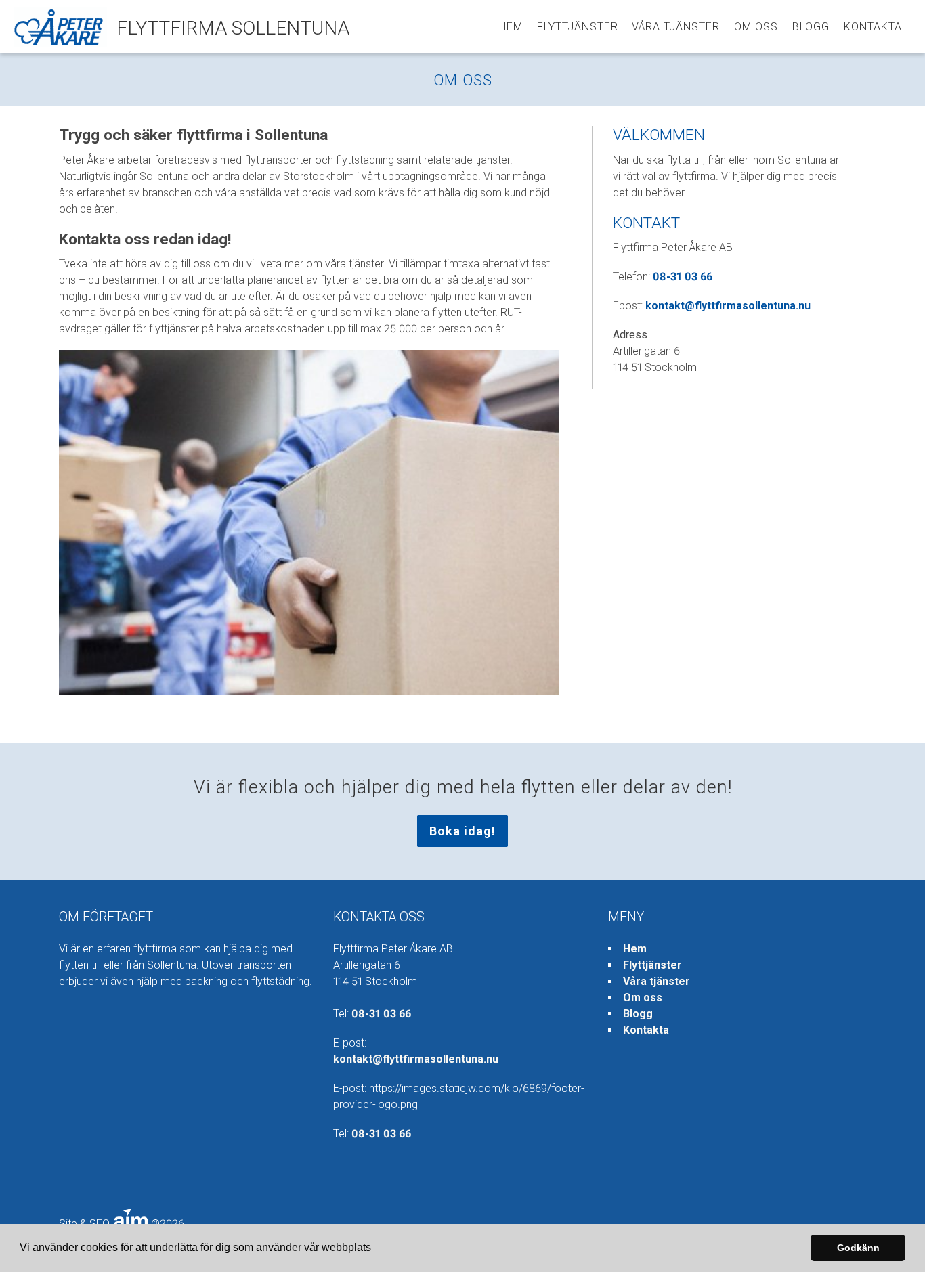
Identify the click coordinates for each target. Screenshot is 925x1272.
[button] (376, 1249)
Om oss (756, 26)
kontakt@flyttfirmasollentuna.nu (728, 305)
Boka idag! (462, 831)
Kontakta (873, 26)
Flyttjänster (577, 26)
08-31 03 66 (682, 276)
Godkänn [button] (858, 1247)
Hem (511, 26)
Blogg (811, 26)
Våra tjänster (676, 26)
